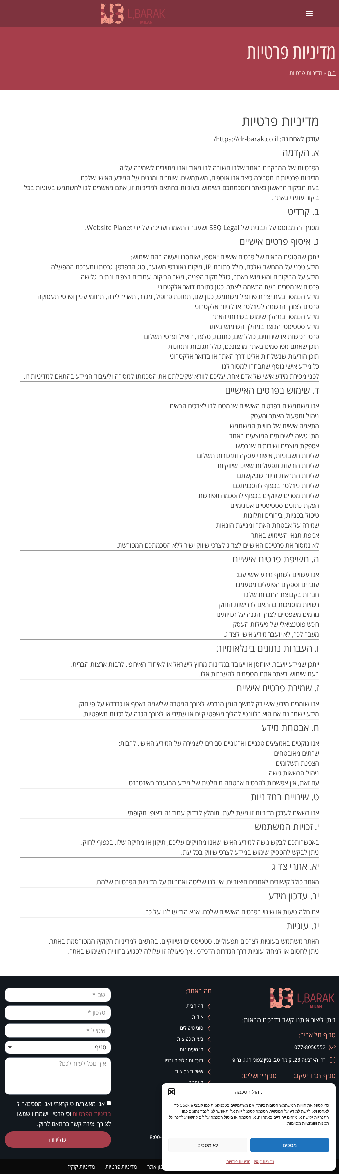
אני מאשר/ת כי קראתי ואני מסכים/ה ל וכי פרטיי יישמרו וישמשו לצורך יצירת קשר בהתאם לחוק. (64, 1113)
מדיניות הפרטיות (91, 1113)
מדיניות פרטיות (238, 1161)
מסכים (290, 1145)
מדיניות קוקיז (264, 1161)
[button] (171, 1092)
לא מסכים (207, 1145)
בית (332, 73)
